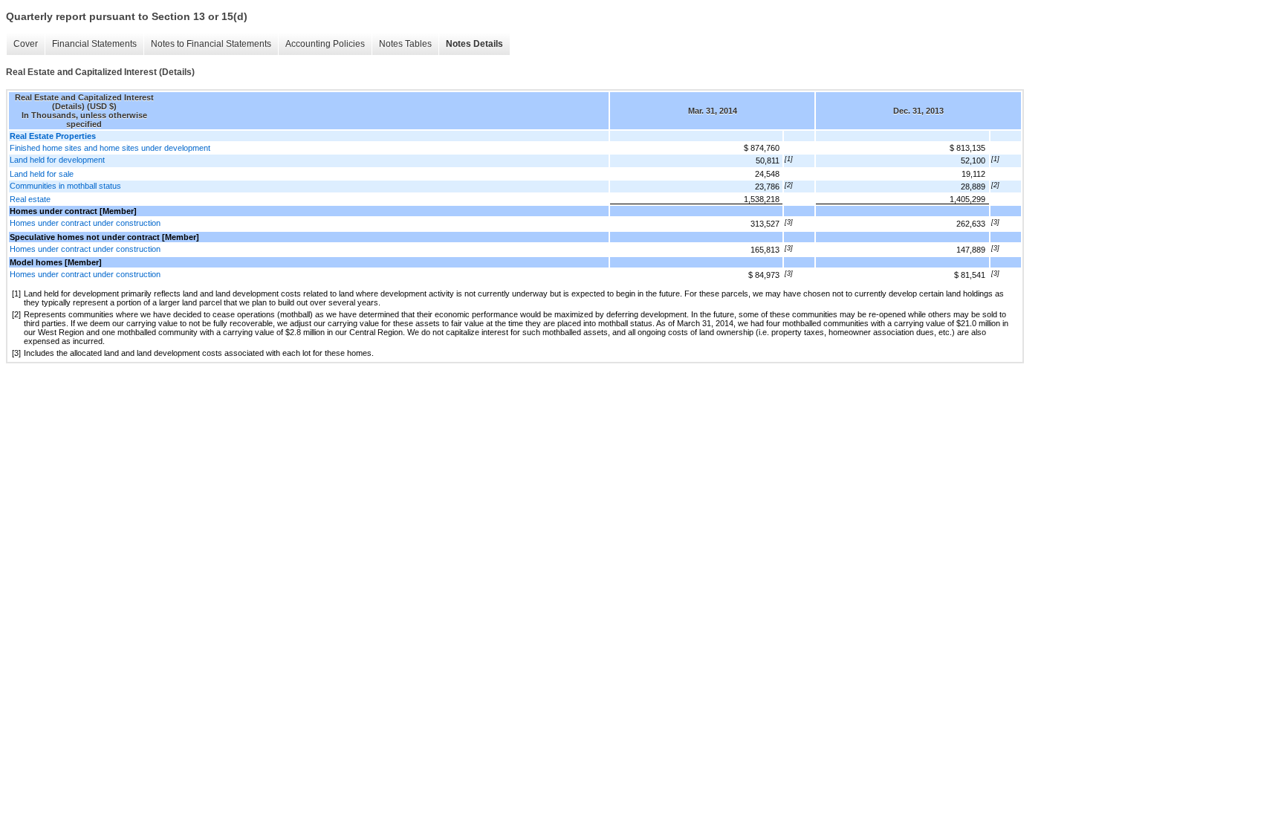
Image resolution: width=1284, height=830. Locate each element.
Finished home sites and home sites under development (110, 147)
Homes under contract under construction (85, 222)
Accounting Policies (325, 44)
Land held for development (57, 159)
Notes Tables (405, 44)
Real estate (30, 199)
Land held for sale (42, 173)
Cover (25, 44)
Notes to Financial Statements (211, 44)
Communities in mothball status (65, 185)
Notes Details (474, 44)
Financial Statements (94, 44)
